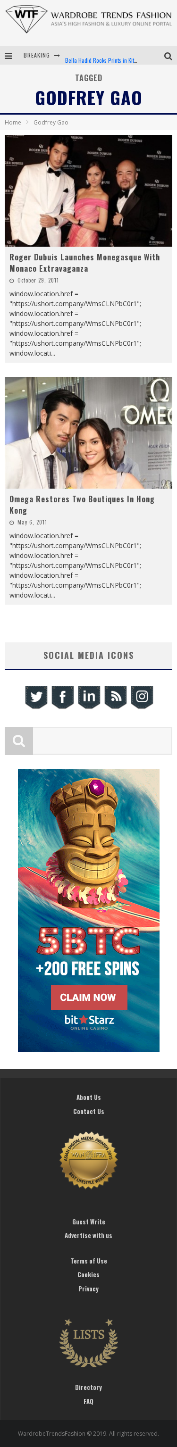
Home (13, 122)
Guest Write (88, 1221)
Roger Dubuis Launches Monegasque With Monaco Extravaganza (84, 262)
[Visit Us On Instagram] (141, 707)
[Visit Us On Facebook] (62, 707)
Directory (88, 1387)
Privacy (88, 1288)
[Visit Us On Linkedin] (89, 707)
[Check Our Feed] (115, 707)
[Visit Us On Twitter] (36, 707)
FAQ (88, 1401)
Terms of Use (88, 1260)
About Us (88, 1097)
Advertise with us (88, 1235)
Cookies (88, 1274)
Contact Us (88, 1111)
